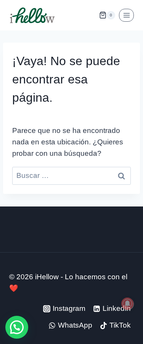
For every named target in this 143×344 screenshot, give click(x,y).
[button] (16, 327)
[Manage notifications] (127, 304)
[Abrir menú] (126, 15)
